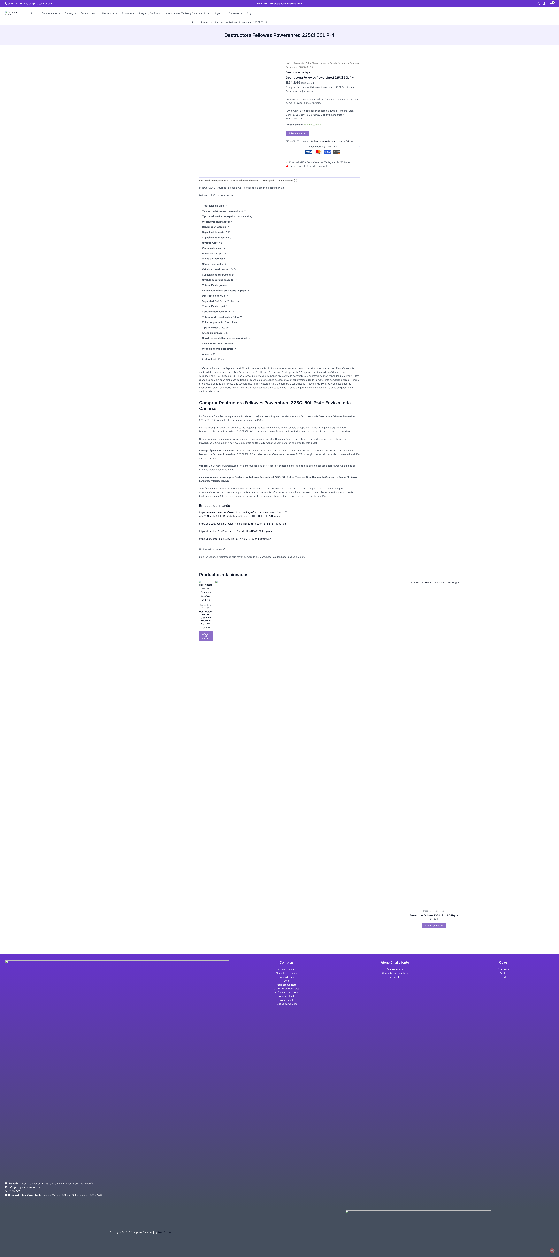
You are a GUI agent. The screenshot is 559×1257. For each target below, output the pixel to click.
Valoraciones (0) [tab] (287, 180)
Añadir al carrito (297, 133)
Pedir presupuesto (286, 984)
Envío (286, 980)
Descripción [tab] (268, 180)
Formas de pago (287, 977)
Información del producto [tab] (213, 180)
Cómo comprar (286, 969)
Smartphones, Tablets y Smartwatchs (186, 13)
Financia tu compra (286, 973)
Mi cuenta (395, 977)
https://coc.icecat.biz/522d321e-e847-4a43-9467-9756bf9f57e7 (235, 538)
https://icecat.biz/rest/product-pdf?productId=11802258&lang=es (235, 531)
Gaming (69, 13)
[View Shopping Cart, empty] (551, 4)
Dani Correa (164, 1232)
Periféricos (108, 13)
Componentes (49, 13)
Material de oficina (302, 63)
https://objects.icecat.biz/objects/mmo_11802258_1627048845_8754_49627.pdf (243, 523)
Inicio (34, 13)
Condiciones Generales (286, 988)
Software (127, 13)
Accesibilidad (286, 996)
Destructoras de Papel (324, 63)
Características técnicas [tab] (245, 180)
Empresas (233, 13)
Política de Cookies (286, 1003)
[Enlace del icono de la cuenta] (544, 3)
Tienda (503, 977)
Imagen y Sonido (148, 13)
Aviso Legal (286, 1000)
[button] (538, 4)
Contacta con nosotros (395, 973)
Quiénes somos (394, 969)
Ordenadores (88, 13)
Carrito (503, 973)
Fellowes (350, 141)
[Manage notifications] (552, 1250)
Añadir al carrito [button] (205, 636)
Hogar (217, 13)
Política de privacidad (287, 992)
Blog (249, 13)
